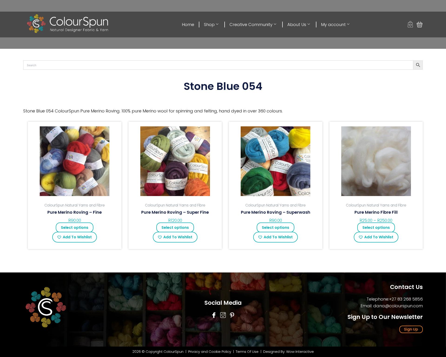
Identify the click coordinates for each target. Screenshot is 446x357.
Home (188, 24)
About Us (296, 24)
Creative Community (251, 24)
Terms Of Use (247, 351)
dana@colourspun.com (398, 306)
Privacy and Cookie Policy (209, 351)
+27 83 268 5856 (406, 299)
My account (333, 24)
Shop (209, 24)
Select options (74, 227)
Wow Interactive (300, 351)
